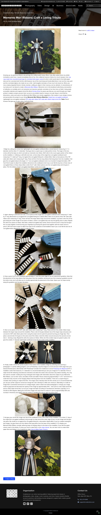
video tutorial (45, 427)
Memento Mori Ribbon (31, 87)
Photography (30, 5)
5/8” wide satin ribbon (45, 99)
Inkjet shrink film (56, 99)
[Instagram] (31, 503)
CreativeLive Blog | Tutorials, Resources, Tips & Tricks (18, 13)
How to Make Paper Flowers (39, 429)
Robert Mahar (17, 21)
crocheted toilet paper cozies (34, 79)
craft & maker (90, 30)
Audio (80, 5)
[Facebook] (28, 503)
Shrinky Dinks (36, 91)
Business (60, 5)
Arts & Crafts (71, 5)
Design (47, 5)
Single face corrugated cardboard (58, 97)
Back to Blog (10, 479)
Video (39, 5)
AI (53, 5)
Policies (50, 513)
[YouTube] (24, 503)
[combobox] (93, 5)
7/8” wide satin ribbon (32, 99)
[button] (97, 511)
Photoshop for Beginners (60, 369)
